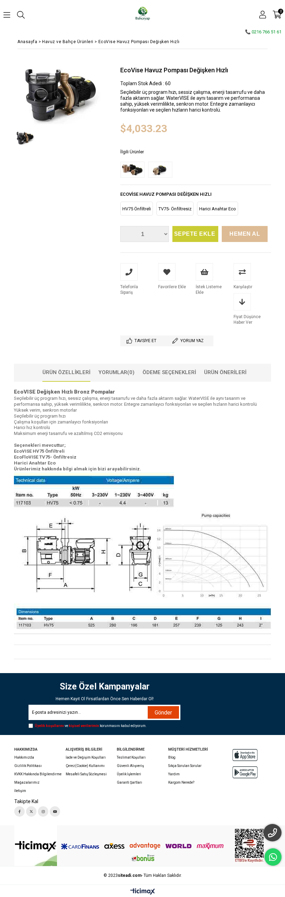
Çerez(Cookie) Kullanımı (85, 766)
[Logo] (35, 846)
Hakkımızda (24, 757)
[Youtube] (55, 811)
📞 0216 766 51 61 (263, 31)
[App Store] (245, 755)
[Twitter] (31, 811)
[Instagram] (43, 811)
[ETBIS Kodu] (249, 846)
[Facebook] (19, 811)
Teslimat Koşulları (131, 757)
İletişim (20, 791)
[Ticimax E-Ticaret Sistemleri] (142, 891)
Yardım (174, 774)
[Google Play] (245, 772)
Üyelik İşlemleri (129, 774)
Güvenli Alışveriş (130, 766)
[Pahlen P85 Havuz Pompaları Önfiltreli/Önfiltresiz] (134, 170)
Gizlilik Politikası (28, 766)
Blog (172, 757)
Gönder (163, 712)
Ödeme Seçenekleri (169, 372)
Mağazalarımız (27, 782)
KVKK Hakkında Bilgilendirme (38, 774)
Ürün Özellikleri (66, 372)
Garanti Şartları (129, 782)
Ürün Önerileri (225, 372)
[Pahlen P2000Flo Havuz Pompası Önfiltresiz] (162, 170)
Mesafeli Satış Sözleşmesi (86, 774)
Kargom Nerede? (181, 782)
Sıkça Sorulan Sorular (185, 766)
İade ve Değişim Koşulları (86, 757)
